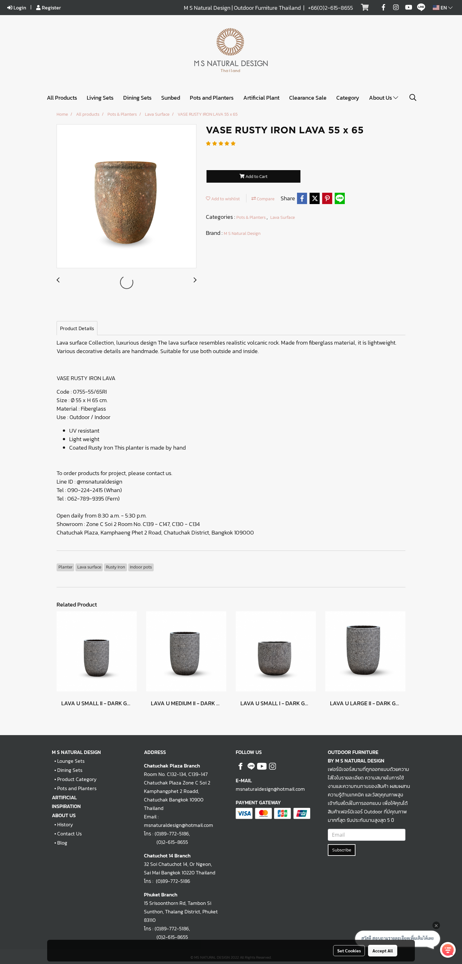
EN (443, 7)
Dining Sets (137, 97)
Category (347, 97)
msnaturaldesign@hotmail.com (270, 789)
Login (19, 7)
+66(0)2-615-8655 (330, 7)
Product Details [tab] (77, 328)
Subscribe (341, 850)
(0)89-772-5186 (172, 833)
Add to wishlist (225, 199)
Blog (62, 842)
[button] (413, 97)
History (65, 824)
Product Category (76, 779)
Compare (265, 199)
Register (51, 7)
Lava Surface (282, 217)
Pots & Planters (251, 217)
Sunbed (170, 97)
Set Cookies (349, 950)
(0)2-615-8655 (166, 842)
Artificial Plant (261, 97)
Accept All (382, 950)
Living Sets (100, 97)
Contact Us (69, 833)
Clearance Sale (308, 97)
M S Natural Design (242, 233)
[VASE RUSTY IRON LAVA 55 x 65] (126, 197)
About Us (381, 97)
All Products (62, 97)
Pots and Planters (212, 97)
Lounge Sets (71, 761)
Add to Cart (256, 176)
